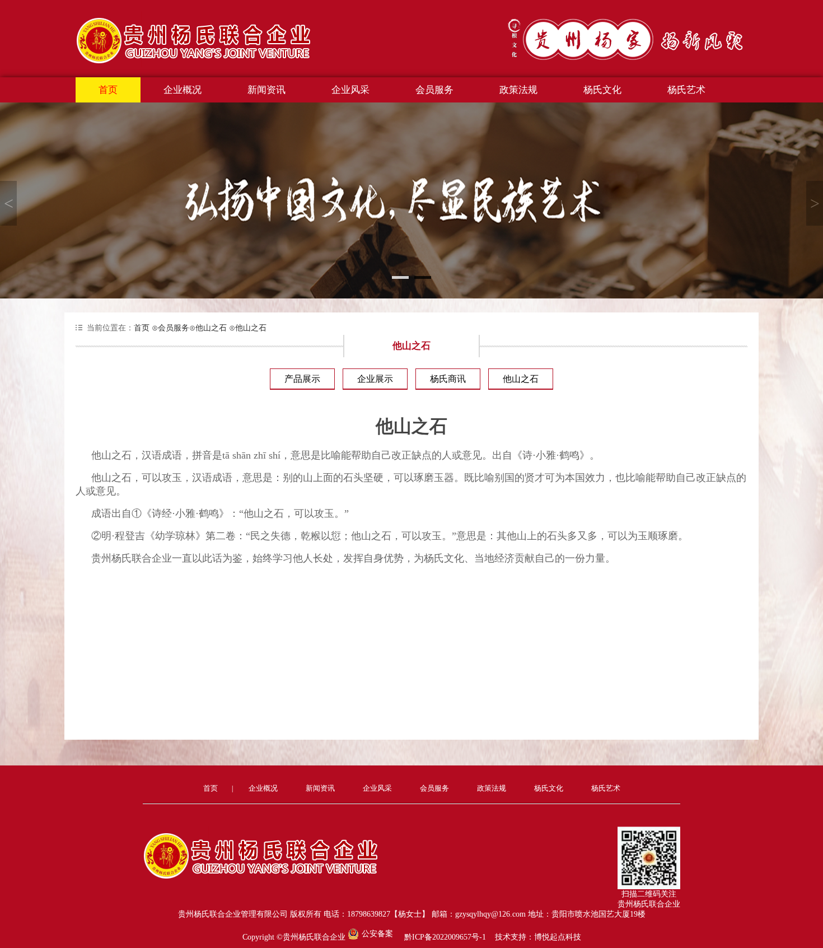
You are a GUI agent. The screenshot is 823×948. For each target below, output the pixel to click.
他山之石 (208, 328)
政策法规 (518, 90)
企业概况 (182, 90)
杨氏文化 (602, 90)
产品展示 (302, 379)
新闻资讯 (266, 90)
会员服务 (434, 90)
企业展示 (375, 379)
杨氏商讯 (448, 379)
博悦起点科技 (557, 937)
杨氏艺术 (686, 90)
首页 (108, 90)
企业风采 (350, 90)
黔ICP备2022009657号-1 (445, 937)
